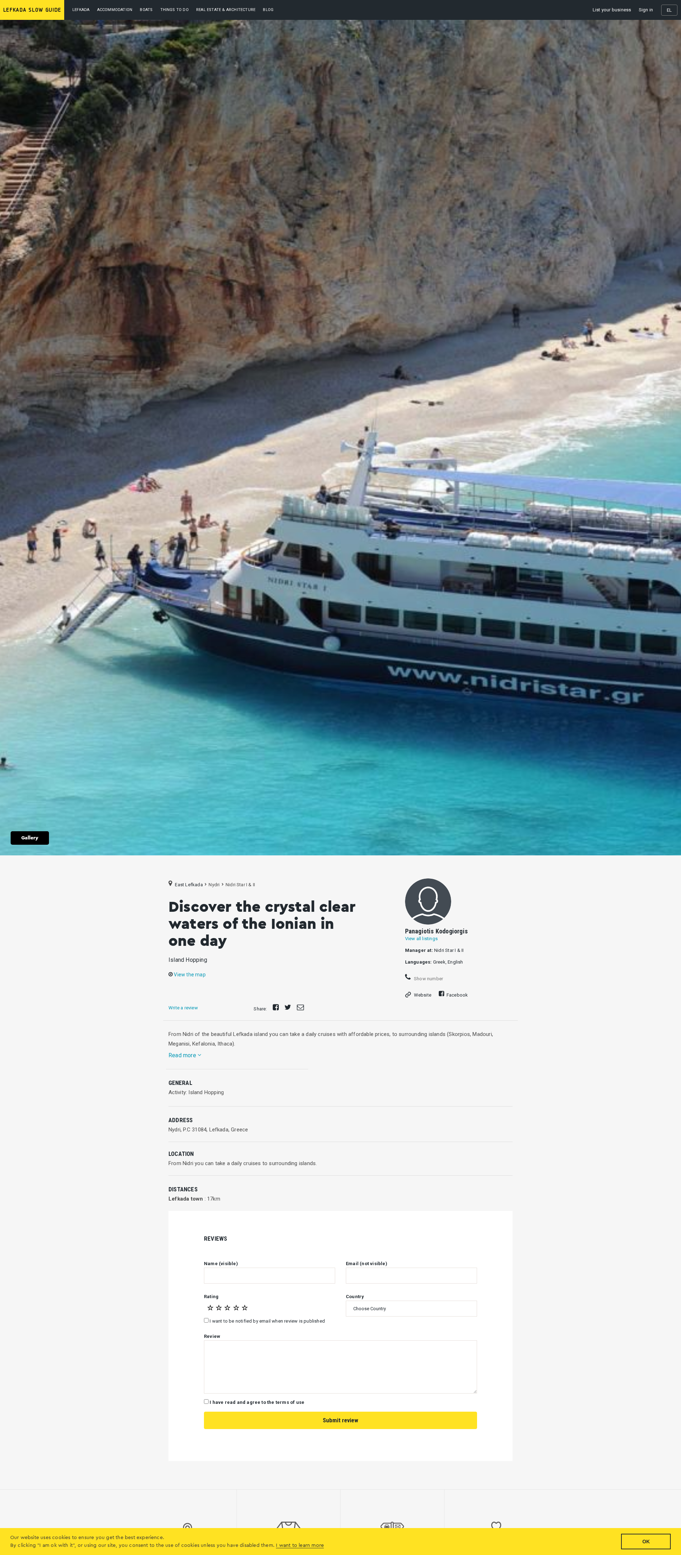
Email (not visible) (366, 1263)
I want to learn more (300, 1545)
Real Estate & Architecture (225, 9)
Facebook (457, 995)
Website (422, 995)
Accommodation (115, 9)
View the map (189, 974)
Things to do (174, 9)
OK (646, 1541)
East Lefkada (189, 884)
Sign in (646, 9)
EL (669, 10)
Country (355, 1296)
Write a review (183, 1007)
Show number (428, 978)
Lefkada (80, 9)
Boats (146, 9)
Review (212, 1336)
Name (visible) (221, 1263)
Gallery (29, 838)
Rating (211, 1296)
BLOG (268, 9)
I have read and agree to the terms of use (257, 1402)
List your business (612, 9)
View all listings (421, 938)
